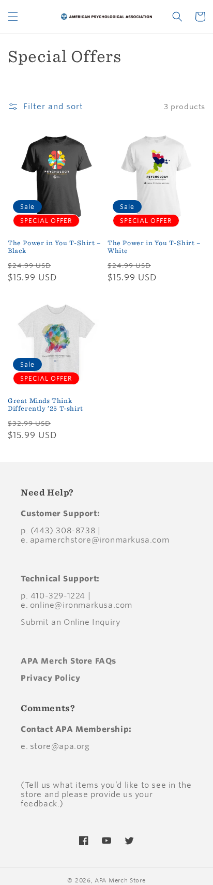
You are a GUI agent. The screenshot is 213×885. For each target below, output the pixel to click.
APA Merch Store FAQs (68, 661)
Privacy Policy (50, 678)
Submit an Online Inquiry (70, 622)
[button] (13, 16)
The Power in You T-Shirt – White (154, 247)
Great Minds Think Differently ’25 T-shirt (45, 405)
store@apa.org (60, 746)
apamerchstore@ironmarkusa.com (99, 540)
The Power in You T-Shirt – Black (54, 247)
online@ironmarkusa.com (81, 605)
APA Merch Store (120, 880)
